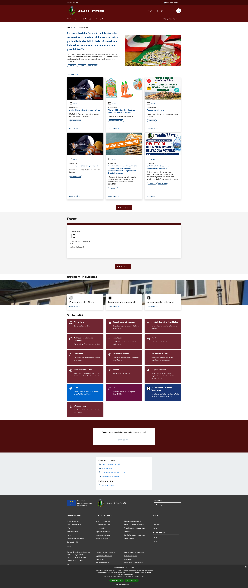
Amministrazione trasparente (134, 552)
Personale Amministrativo (75, 538)
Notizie (153, 103)
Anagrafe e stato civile (103, 521)
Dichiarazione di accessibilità (133, 563)
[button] (124, 585)
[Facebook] (156, 10)
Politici (69, 535)
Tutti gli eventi (122, 267)
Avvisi (72, 28)
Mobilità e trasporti (102, 538)
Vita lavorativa (100, 528)
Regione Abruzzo (72, 2)
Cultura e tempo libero (103, 524)
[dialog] (124, 576)
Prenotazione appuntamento (105, 552)
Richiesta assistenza (102, 563)
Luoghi (155, 537)
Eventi (155, 541)
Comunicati (157, 524)
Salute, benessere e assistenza (134, 535)
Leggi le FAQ (100, 559)
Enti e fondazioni (72, 531)
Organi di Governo (73, 521)
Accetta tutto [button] (116, 580)
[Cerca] (178, 10)
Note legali (127, 559)
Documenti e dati (72, 542)
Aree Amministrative (74, 524)
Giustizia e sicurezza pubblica (134, 524)
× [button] (246, 567)
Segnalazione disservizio (104, 556)
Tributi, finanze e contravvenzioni (135, 528)
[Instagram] (161, 10)
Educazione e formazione (132, 521)
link (143, 576)
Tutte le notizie (123, 208)
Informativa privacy (130, 556)
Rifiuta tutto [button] (131, 580)
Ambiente (127, 531)
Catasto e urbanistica (103, 535)
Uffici (68, 528)
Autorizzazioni (129, 538)
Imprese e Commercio (103, 531)
